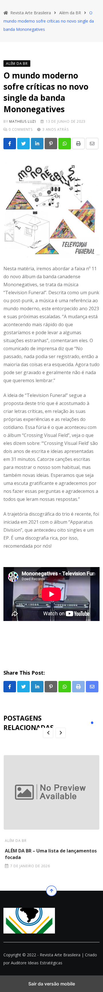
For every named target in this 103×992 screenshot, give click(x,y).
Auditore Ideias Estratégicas (36, 962)
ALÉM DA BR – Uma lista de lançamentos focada (51, 854)
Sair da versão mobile (51, 984)
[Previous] (48, 733)
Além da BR (16, 840)
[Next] (61, 733)
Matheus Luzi (22, 121)
